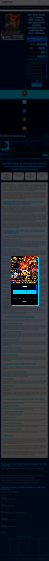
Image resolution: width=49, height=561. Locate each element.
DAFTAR (24, 292)
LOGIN (24, 287)
